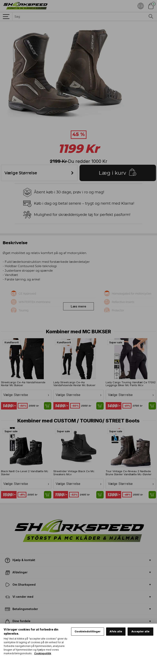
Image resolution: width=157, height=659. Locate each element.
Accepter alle (140, 631)
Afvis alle (116, 631)
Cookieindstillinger (88, 631)
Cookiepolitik (42, 653)
